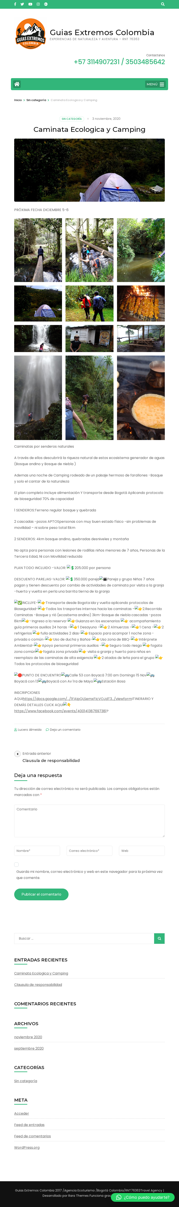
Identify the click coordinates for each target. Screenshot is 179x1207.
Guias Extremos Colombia (102, 32)
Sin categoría (72, 119)
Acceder (21, 1113)
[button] (143, 1197)
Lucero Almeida (29, 729)
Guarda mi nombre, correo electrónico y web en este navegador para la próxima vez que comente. (89, 874)
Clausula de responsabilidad (38, 984)
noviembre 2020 (28, 1037)
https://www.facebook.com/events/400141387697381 (60, 711)
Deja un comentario (65, 729)
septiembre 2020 (29, 1048)
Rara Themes (78, 1195)
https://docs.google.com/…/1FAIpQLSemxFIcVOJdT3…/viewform (77, 698)
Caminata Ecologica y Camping (41, 973)
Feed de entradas (29, 1124)
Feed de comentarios (32, 1136)
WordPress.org (27, 1147)
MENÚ (152, 84)
